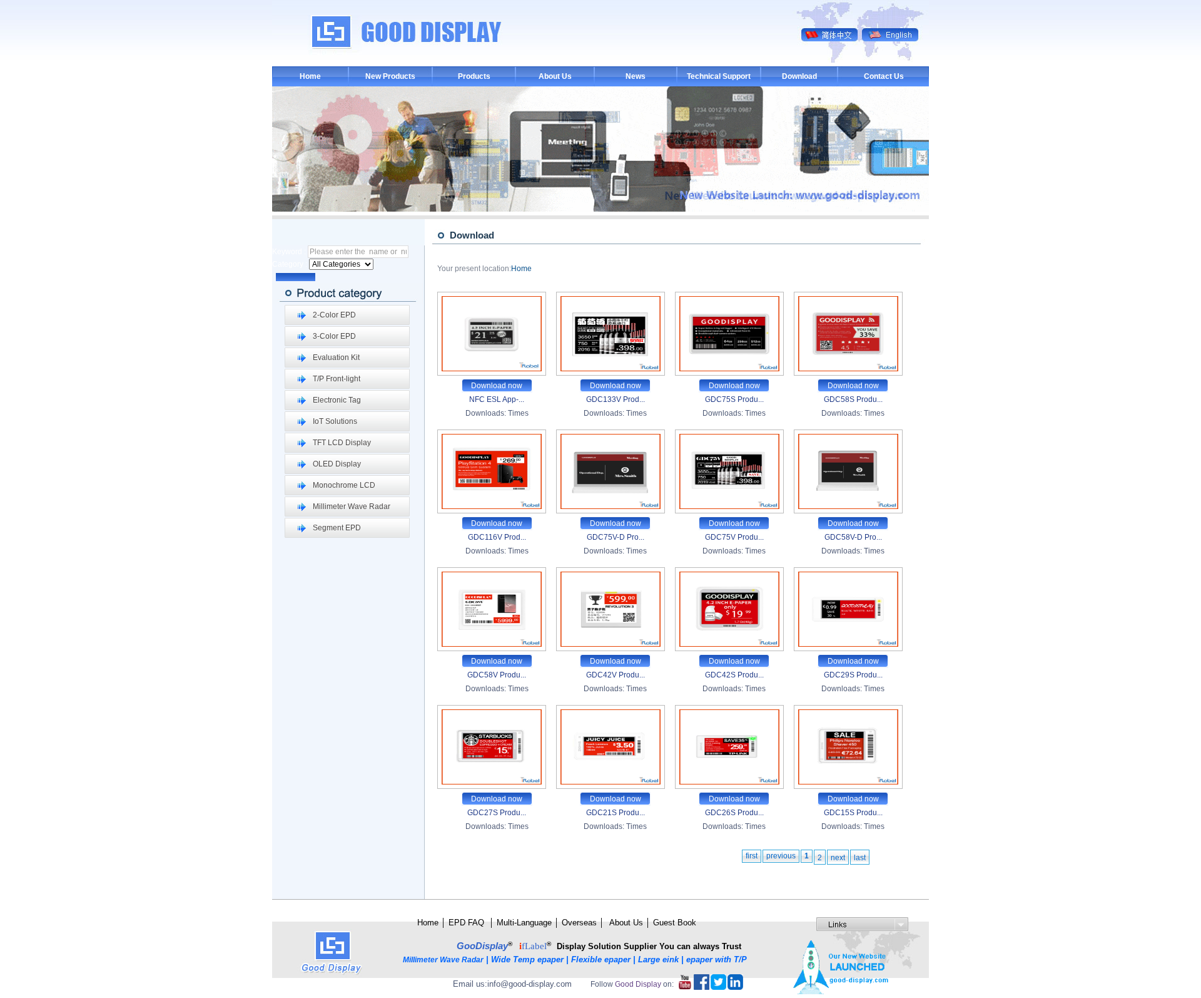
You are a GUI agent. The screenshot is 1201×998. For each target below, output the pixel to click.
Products (474, 76)
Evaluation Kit (336, 357)
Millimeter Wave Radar (351, 506)
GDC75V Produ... (734, 537)
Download (799, 76)
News (636, 76)
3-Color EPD (334, 336)
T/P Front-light (336, 378)
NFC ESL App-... (496, 399)
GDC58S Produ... (853, 399)
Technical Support (719, 76)
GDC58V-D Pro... (853, 537)
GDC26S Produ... (734, 812)
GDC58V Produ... (496, 675)
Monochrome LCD (344, 485)
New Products (390, 76)
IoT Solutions (335, 421)
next (838, 857)
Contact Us (884, 76)
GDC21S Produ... (615, 812)
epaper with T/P (717, 959)
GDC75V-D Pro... (615, 537)
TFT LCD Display (342, 442)
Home (310, 76)
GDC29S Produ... (853, 675)
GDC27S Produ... (496, 812)
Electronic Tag (337, 400)
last (860, 857)
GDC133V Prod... (615, 399)
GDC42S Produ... (734, 675)
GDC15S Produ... (853, 812)
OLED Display (337, 464)
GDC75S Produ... (734, 399)
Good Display (638, 984)
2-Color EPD (334, 315)
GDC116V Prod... (497, 537)
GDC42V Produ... (615, 675)
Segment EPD (337, 527)
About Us (555, 76)
